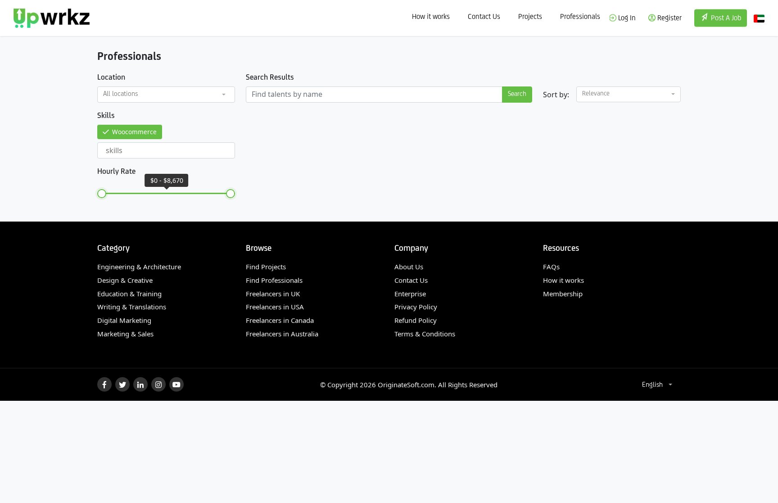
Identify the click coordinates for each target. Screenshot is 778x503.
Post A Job (725, 18)
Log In (626, 18)
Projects (530, 17)
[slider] (101, 193)
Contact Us (484, 17)
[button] (166, 94)
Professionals (580, 17)
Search (517, 94)
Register (669, 18)
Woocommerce (134, 131)
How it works (431, 17)
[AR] (759, 18)
